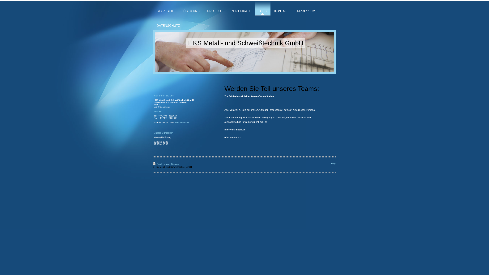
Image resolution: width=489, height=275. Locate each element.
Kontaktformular (182, 122)
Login (333, 163)
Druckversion (163, 164)
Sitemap (175, 164)
